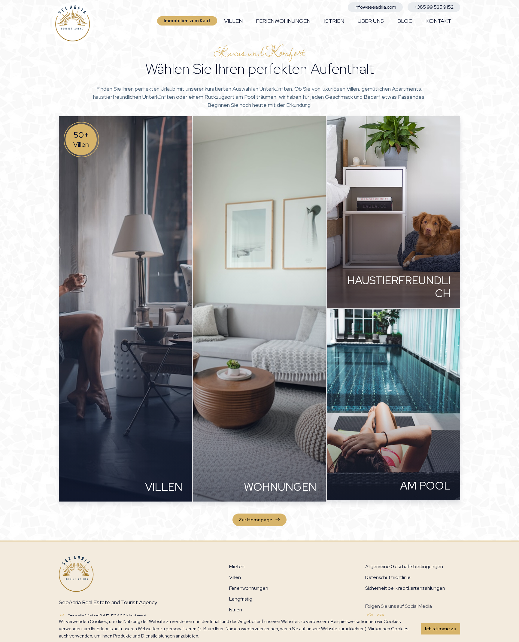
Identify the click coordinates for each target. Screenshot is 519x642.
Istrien (334, 20)
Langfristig (240, 599)
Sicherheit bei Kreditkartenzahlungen (405, 588)
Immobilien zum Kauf (187, 21)
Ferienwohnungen (283, 20)
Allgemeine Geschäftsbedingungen (404, 566)
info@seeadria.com (375, 7)
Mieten (236, 566)
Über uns (371, 20)
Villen (233, 20)
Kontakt (438, 20)
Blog (405, 20)
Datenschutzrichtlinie (388, 577)
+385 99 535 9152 (434, 7)
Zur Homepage (255, 520)
